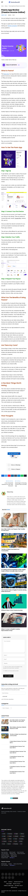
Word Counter (12, 852)
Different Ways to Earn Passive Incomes (12, 610)
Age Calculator (4, 852)
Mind (21, 841)
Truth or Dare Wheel (17, 863)
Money (6, 6)
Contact (10, 881)
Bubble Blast (4, 863)
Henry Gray (4, 15)
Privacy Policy (16, 883)
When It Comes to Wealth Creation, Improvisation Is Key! (10, 629)
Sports (9, 843)
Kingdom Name (4, 857)
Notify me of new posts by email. (12, 670)
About (5, 881)
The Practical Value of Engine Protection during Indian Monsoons (13, 590)
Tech (13, 15)
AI (21, 843)
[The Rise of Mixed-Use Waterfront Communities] (14, 540)
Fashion (4, 841)
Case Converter (20, 852)
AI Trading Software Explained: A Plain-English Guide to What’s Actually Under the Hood (13, 570)
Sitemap (2, 892)
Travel (16, 838)
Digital (16, 833)
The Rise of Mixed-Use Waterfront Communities (10, 550)
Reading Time (13, 853)
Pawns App (6, 74)
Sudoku (10, 863)
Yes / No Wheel (4, 865)
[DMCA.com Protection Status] (14, 798)
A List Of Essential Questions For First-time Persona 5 (7, 484)
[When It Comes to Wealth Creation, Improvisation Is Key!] (14, 620)
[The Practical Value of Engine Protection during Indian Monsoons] (14, 581)
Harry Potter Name (5, 856)
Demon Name (14, 856)
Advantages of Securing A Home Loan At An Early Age (21, 484)
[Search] (26, 2)
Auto (11, 841)
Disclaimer (9, 883)
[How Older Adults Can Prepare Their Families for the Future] (14, 520)
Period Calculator (21, 853)
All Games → (12, 865)
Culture (22, 836)
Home (2, 6)
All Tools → (12, 857)
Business (10, 833)
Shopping (16, 843)
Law (4, 843)
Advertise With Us (18, 881)
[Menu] (2, 2)
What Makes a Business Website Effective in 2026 (18, 727)
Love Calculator (4, 853)
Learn (4, 836)
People (10, 836)
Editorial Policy (19, 885)
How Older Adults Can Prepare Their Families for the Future (13, 529)
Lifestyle (16, 836)
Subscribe (4, 696)
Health (4, 838)
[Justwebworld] (14, 2)
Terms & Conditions (8, 885)
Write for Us (14, 887)
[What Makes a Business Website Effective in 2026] (5, 728)
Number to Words (5, 854)
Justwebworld (14, 890)
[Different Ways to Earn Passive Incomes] (14, 601)
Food (16, 841)
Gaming (21, 838)
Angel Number (14, 854)
